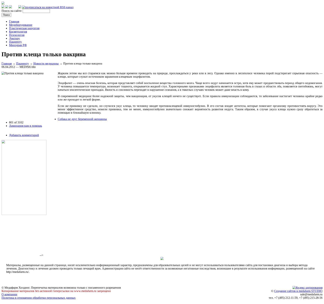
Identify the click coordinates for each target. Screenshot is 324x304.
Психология (16, 35)
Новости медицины (46, 63)
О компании (9, 294)
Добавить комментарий (24, 135)
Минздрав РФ (18, 45)
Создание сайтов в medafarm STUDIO (298, 291)
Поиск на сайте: (12, 10)
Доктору (14, 38)
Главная (14, 21)
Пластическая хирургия (24, 28)
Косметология (18, 31)
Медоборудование (20, 24)
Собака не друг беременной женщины (82, 119)
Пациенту (15, 41)
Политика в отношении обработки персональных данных (39, 297)
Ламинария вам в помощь (25, 125)
